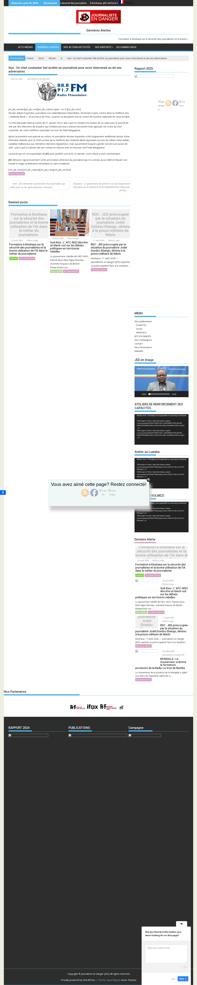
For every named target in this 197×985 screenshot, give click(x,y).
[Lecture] (138, 394)
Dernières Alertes (48, 47)
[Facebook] (3, 492)
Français (128, 2)
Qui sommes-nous (126, 47)
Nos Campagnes (143, 339)
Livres (139, 328)
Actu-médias (25, 47)
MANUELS (141, 332)
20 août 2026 (58, 238)
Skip (173, 978)
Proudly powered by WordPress (78, 979)
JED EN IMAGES (143, 336)
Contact (139, 343)
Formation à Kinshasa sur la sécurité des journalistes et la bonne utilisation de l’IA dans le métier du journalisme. (28, 224)
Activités (13, 258)
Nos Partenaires (143, 347)
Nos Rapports (103, 47)
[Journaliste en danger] (11, 46)
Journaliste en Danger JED (39, 79)
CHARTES (141, 325)
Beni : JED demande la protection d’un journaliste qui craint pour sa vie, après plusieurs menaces (37, 185)
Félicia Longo (32, 240)
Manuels (139, 350)
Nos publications (143, 321)
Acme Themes (128, 979)
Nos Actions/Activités (77, 47)
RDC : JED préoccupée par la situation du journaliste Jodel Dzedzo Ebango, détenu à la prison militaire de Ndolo (110, 224)
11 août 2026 (98, 240)
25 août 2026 (17, 240)
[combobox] (126, 2)
